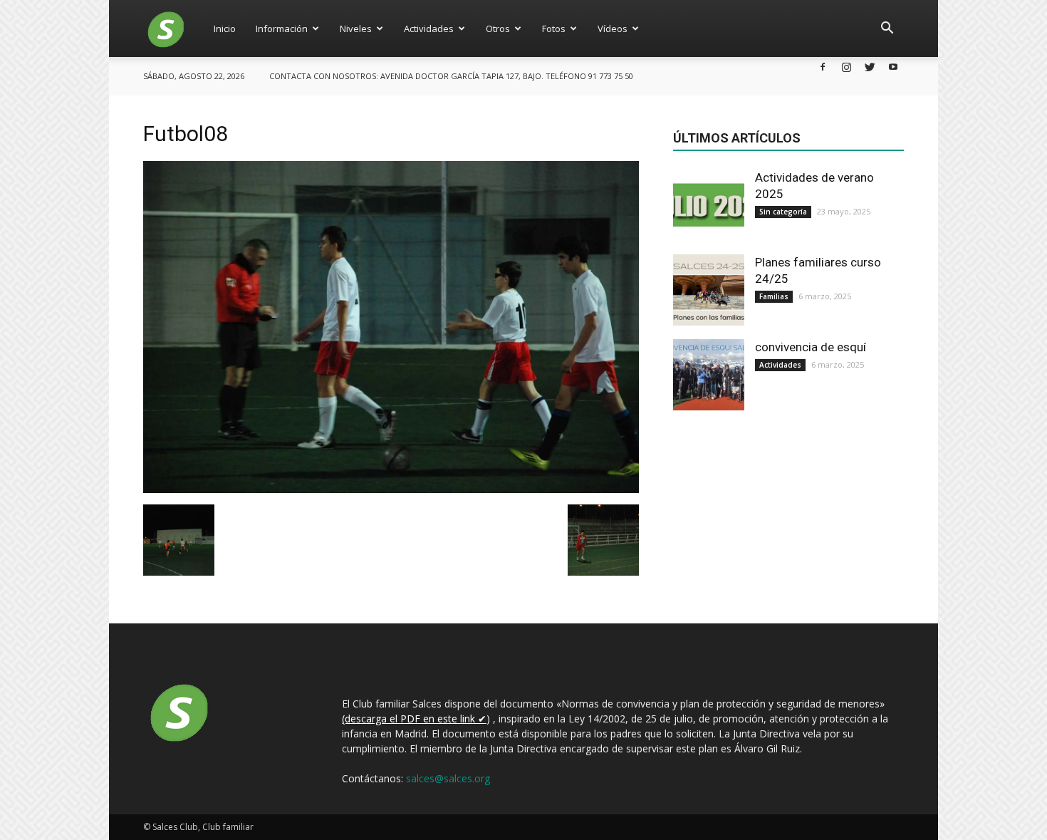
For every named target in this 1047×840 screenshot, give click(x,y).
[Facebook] (822, 66)
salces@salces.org (448, 778)
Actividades (429, 28)
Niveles (356, 28)
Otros (498, 28)
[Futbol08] (391, 489)
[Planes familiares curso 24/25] (708, 290)
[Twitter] (869, 66)
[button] (887, 28)
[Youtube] (893, 66)
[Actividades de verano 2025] (708, 205)
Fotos (554, 28)
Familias (773, 296)
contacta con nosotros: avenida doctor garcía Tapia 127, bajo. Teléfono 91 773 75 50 (451, 76)
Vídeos (612, 28)
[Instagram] (846, 66)
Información (282, 28)
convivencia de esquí (810, 347)
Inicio (225, 28)
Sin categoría (783, 212)
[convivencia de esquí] (708, 374)
